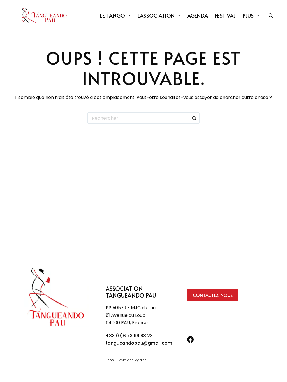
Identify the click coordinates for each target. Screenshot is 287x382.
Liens (109, 360)
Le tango (112, 15)
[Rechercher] (271, 15)
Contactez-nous (213, 295)
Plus (248, 15)
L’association (156, 15)
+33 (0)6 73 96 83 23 (129, 336)
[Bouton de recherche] (194, 118)
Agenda (197, 15)
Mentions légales (132, 360)
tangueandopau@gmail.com (139, 343)
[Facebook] (190, 339)
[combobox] (138, 118)
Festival (225, 15)
